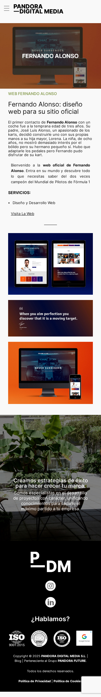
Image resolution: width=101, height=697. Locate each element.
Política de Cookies (68, 681)
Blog (18, 661)
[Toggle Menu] (8, 8)
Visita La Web (22, 214)
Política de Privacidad (35, 681)
